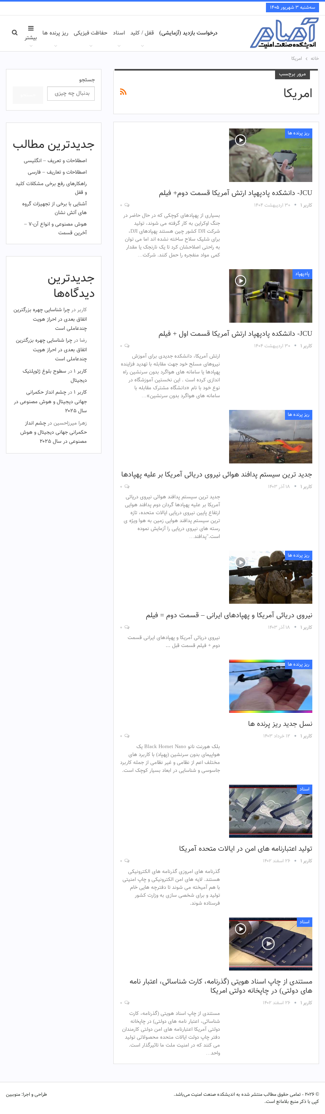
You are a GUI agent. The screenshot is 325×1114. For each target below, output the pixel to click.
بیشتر (31, 38)
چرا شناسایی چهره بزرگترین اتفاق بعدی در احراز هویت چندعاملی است (50, 319)
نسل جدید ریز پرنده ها (280, 724)
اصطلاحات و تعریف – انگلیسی (55, 161)
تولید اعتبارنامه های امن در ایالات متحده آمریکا (245, 849)
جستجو (87, 80)
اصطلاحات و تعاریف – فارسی (57, 172)
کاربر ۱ (80, 371)
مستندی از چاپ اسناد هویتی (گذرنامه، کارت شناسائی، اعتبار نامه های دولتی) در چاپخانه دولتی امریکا (221, 986)
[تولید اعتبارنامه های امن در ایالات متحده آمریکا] (270, 811)
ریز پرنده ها (55, 33)
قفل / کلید (142, 33)
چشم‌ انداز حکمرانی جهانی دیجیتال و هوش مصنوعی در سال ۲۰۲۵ (50, 402)
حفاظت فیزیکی (90, 33)
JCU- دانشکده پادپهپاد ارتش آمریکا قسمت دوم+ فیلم (235, 193)
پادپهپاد (302, 274)
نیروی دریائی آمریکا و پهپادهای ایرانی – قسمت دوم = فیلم (229, 615)
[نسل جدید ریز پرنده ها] (270, 686)
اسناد (119, 33)
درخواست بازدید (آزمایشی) (188, 33)
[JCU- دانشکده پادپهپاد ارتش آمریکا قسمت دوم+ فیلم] (270, 155)
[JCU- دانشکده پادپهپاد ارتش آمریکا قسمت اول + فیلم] (270, 295)
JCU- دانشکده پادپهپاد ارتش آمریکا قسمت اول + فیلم (235, 334)
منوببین (13, 1094)
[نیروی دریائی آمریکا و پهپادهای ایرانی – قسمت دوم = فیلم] (270, 577)
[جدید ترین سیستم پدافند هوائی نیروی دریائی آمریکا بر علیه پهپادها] (270, 436)
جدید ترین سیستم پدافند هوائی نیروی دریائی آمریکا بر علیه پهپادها (216, 474)
